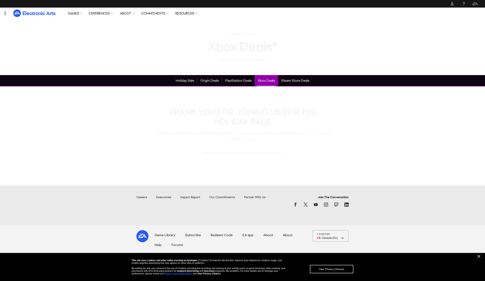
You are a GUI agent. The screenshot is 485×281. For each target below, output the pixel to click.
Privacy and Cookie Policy (178, 273)
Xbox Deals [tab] (266, 80)
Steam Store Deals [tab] (295, 80)
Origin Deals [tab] (209, 80)
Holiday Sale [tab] (185, 80)
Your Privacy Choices (331, 269)
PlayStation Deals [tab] (238, 80)
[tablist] (242, 80)
